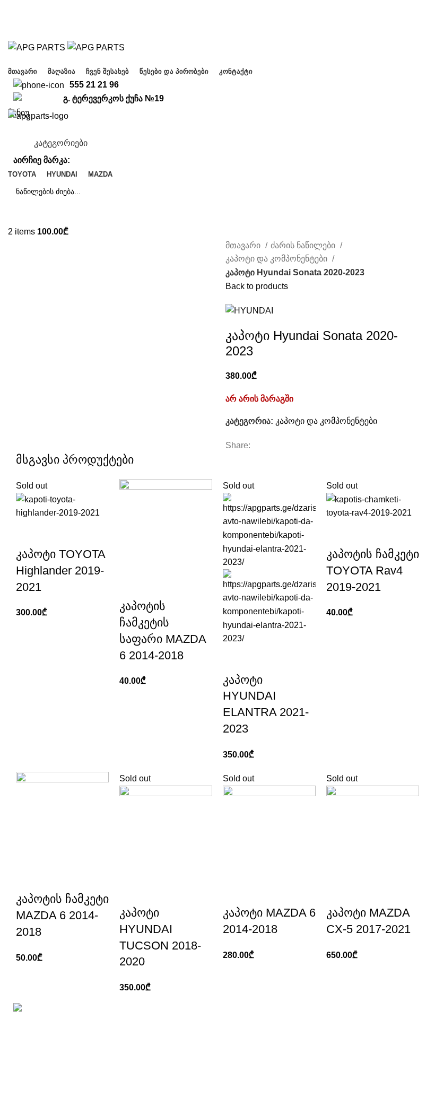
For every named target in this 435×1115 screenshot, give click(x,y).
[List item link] (77, 1061)
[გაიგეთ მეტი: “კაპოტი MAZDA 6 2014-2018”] (236, 891)
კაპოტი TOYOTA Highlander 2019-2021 (60, 570)
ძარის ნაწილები (304, 245)
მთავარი (244, 245)
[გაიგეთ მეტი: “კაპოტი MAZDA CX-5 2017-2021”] (339, 891)
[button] (132, 585)
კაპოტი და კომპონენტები (277, 258)
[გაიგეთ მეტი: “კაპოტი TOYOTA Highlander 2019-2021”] (29, 533)
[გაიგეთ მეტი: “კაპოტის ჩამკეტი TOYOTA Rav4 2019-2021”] (339, 533)
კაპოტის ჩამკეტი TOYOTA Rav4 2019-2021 (372, 570)
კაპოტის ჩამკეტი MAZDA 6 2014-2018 (62, 915)
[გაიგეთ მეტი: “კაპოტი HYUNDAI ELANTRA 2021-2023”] (236, 659)
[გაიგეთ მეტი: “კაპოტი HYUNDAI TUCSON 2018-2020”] (132, 891)
